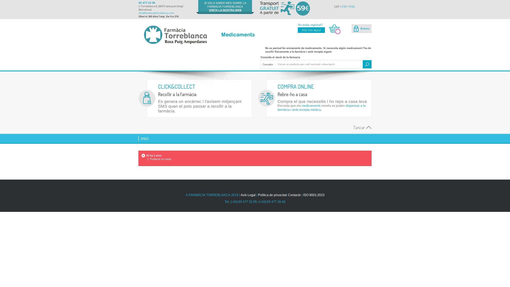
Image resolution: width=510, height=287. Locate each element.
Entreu (365, 28)
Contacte (294, 195)
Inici (145, 138)
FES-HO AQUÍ (311, 30)
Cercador (268, 64)
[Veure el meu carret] (333, 33)
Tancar (359, 127)
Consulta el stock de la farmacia (280, 57)
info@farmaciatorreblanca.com (156, 13)
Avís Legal (248, 195)
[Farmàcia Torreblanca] (175, 34)
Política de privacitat (272, 195)
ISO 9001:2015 (314, 195)
